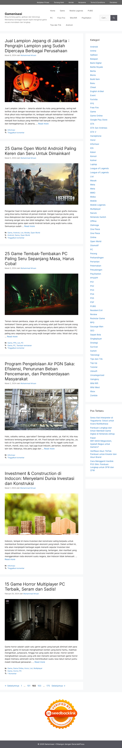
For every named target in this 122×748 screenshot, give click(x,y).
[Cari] (113, 18)
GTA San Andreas (98, 128)
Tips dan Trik (55, 25)
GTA (92, 124)
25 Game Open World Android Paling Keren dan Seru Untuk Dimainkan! (40, 151)
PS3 (92, 290)
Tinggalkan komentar (16, 133)
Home (52, 11)
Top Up (93, 363)
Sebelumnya (12, 686)
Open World (35, 233)
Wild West (95, 387)
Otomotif (94, 245)
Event (93, 95)
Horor (26, 668)
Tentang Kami (59, 2)
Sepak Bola (95, 334)
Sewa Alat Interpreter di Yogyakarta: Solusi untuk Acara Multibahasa (102, 420)
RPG (92, 322)
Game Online (18, 668)
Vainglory (94, 379)
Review (93, 314)
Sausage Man (96, 326)
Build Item (95, 79)
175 (48, 686)
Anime (93, 51)
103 (40, 686)
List (21, 233)
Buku (92, 83)
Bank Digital (96, 63)
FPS (14, 343)
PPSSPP (94, 278)
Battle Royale (96, 67)
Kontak (71, 2)
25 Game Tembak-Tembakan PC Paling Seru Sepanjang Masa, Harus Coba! (39, 258)
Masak (93, 180)
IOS (92, 148)
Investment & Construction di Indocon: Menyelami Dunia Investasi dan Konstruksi (39, 478)
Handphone (95, 136)
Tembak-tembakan (24, 345)
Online (93, 237)
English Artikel (97, 91)
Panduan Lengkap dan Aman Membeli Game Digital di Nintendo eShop (102, 431)
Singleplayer (96, 339)
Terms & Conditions (98, 2)
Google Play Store (98, 120)
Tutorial (93, 367)
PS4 (92, 294)
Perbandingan (97, 257)
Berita (93, 71)
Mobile (27, 233)
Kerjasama (82, 2)
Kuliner (93, 160)
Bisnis (93, 75)
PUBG (90, 11)
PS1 (92, 282)
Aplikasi (94, 55)
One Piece (95, 229)
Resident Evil (96, 310)
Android (69, 25)
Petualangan (96, 270)
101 (29, 686)
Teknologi (94, 355)
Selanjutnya (58, 686)
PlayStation (86, 18)
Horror (15, 671)
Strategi (94, 343)
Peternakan (95, 266)
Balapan (94, 59)
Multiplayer (38, 668)
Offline (93, 221)
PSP (92, 302)
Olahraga (94, 225)
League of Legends (99, 168)
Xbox (92, 391)
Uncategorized (97, 375)
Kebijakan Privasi (43, 2)
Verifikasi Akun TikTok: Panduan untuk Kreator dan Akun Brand (103, 454)
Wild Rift (73, 18)
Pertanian (94, 261)
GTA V (93, 132)
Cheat (93, 87)
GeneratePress (78, 744)
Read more (43, 123)
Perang (93, 253)
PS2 (92, 286)
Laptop (93, 164)
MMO (92, 193)
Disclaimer (113, 2)
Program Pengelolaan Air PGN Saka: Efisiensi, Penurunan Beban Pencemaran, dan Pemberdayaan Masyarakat (40, 371)
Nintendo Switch (98, 217)
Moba (93, 197)
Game (62, 11)
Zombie (93, 395)
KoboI (93, 152)
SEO (92, 330)
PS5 (92, 298)
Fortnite (94, 99)
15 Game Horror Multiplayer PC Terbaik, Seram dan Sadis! (35, 587)
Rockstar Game (97, 318)
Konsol (93, 156)
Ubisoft (93, 371)
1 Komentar (12, 674)
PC (51, 18)
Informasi (11, 130)
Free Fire (61, 18)
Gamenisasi (13, 14)
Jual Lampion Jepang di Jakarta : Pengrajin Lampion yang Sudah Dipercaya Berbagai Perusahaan (37, 45)
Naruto (93, 213)
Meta (92, 184)
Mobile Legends (76, 11)
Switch (93, 351)
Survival (94, 347)
